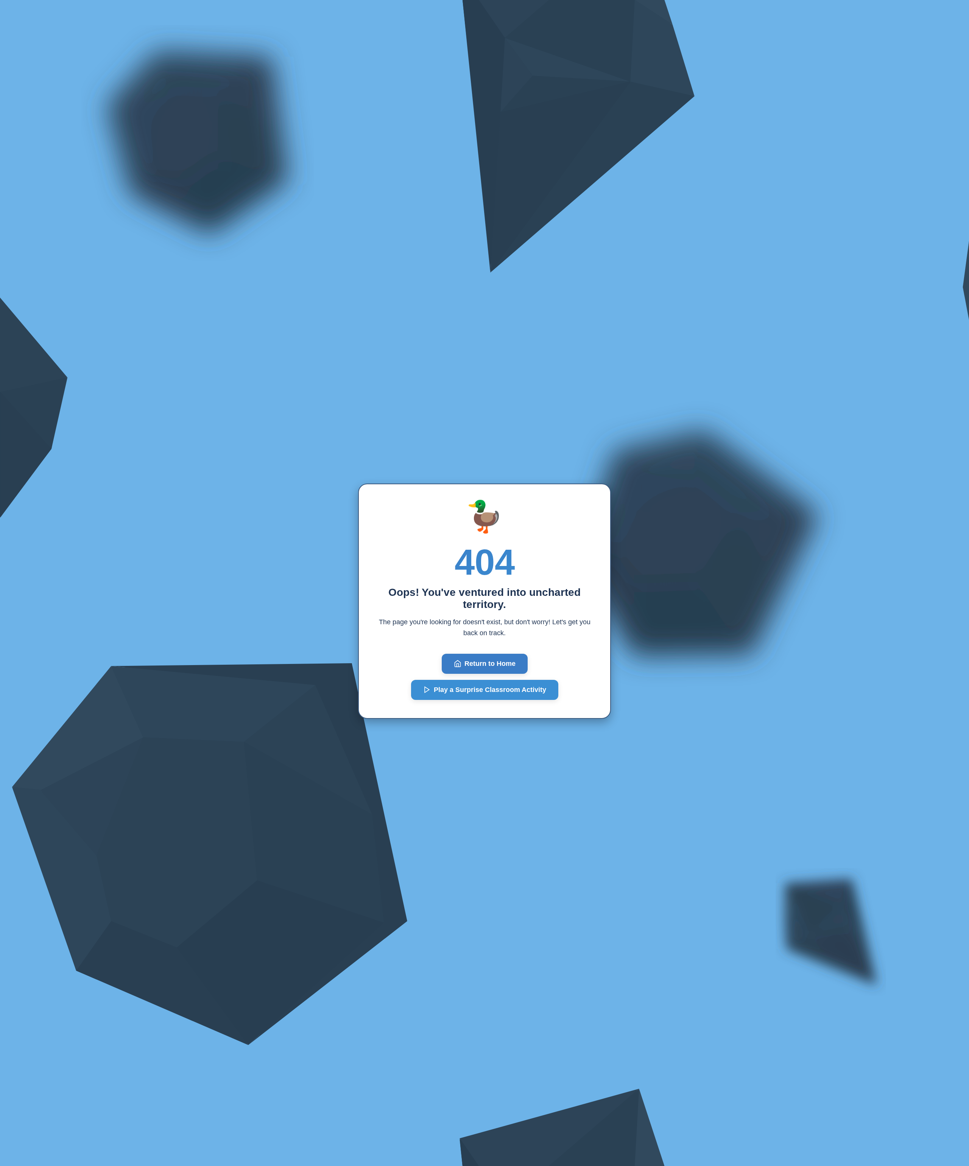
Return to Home (490, 663)
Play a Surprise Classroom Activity (490, 689)
